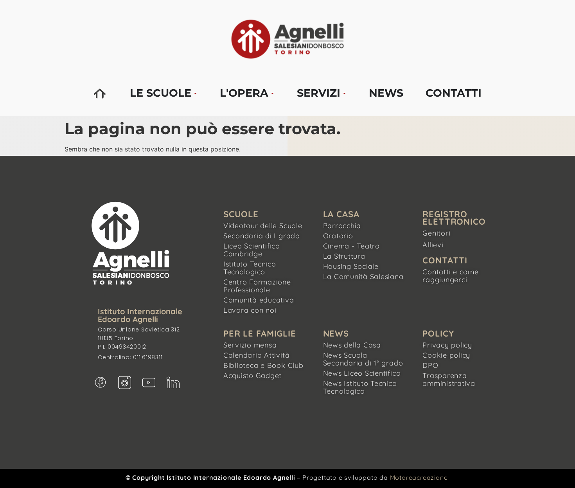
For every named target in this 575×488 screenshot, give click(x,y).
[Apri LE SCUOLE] (195, 93)
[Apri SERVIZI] (344, 93)
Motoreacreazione (419, 477)
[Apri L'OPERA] (272, 93)
